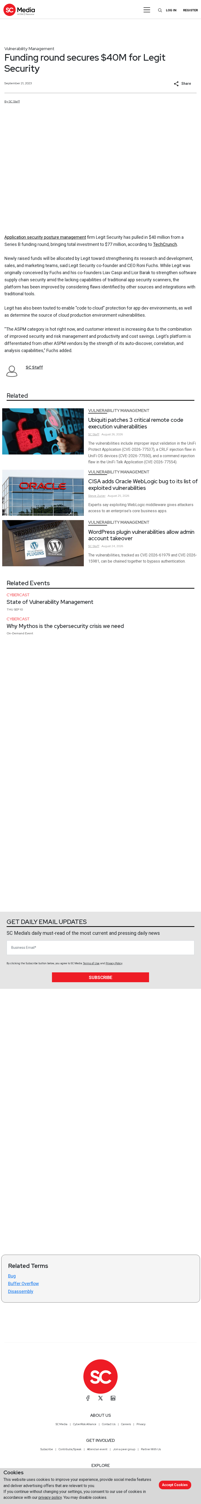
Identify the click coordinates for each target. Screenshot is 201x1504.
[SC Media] (19, 9)
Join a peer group (124, 1449)
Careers (126, 1424)
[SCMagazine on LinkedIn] (113, 1398)
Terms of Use (91, 963)
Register (190, 10)
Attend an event (97, 1449)
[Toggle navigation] (146, 9)
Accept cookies (175, 1485)
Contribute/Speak (70, 1449)
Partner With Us (151, 1449)
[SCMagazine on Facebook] (88, 1398)
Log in (171, 10)
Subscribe (100, 977)
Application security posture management (45, 237)
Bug (12, 1275)
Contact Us (108, 1424)
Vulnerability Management (29, 48)
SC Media (61, 1424)
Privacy (141, 1424)
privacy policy (50, 1497)
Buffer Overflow (23, 1283)
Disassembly (20, 1291)
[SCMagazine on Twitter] (100, 1398)
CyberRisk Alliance (84, 1424)
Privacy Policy (114, 963)
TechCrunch (165, 244)
